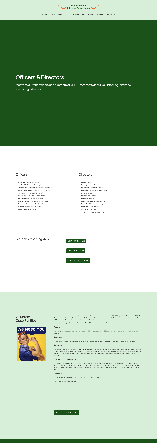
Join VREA (111, 14)
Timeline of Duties (76, 250)
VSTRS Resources (58, 14)
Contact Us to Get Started (66, 412)
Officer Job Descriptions (78, 260)
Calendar (99, 14)
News (90, 14)
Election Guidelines (76, 241)
